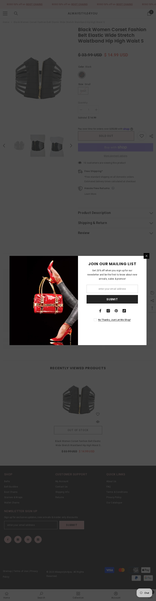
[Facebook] (100, 311)
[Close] (146, 256)
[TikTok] (124, 311)
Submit (112, 299)
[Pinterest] (116, 311)
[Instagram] (108, 311)
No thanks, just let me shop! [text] (114, 320)
